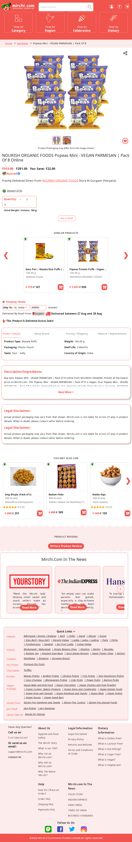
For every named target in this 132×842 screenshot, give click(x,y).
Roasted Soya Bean (52, 653)
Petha (114, 640)
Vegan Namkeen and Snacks (71, 693)
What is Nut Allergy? (109, 749)
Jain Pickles (30, 708)
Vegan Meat (97, 693)
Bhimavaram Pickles (56, 680)
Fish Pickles (88, 676)
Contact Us (14, 757)
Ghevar (92, 636)
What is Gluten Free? (110, 738)
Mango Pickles (32, 676)
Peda (105, 640)
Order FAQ (44, 799)
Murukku (109, 649)
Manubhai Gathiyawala (19, 502)
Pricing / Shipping (77, 333)
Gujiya (103, 636)
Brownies (44, 658)
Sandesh (48, 644)
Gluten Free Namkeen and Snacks (42, 702)
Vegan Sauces (33, 697)
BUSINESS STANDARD (80, 815)
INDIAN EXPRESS (77, 799)
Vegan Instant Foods (111, 689)
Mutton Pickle (111, 680)
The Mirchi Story (47, 743)
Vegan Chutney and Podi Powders (97, 685)
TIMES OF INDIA (77, 810)
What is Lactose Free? (110, 743)
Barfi (62, 636)
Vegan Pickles (114, 693)
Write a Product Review (66, 546)
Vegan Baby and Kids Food (38, 685)
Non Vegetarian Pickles (111, 676)
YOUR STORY (75, 794)
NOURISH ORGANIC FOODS (60, 181)
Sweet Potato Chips (102, 653)
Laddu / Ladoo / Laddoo (85, 640)
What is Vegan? (106, 759)
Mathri (96, 649)
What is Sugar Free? (109, 754)
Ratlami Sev (32, 653)
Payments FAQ (46, 809)
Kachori (121, 653)
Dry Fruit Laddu (65, 644)
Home (8, 43)
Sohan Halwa (84, 644)
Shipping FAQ (45, 804)
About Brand (41, 333)
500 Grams (11, 498)
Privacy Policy (76, 739)
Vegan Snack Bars (54, 697)
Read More (29, 607)
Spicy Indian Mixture (77, 653)
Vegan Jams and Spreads (39, 693)
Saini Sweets (100, 502)
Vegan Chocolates (66, 685)
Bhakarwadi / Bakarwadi (37, 649)
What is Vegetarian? (109, 765)
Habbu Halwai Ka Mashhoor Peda (68, 502)
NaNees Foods (34, 276)
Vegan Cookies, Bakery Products (43, 689)
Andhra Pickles (51, 676)
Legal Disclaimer (77, 734)
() (14, 190)
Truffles (27, 670)
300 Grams (99, 498)
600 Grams (55, 498)
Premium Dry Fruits (34, 664)
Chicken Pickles (71, 676)
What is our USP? (48, 748)
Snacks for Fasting (35, 714)
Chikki (72, 636)
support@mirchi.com (20, 751)
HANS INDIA (75, 805)
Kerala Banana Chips (65, 649)
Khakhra (85, 649)
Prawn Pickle (93, 680)
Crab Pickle (77, 680)
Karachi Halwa (61, 640)
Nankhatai (29, 658)
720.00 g (75, 272)
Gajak (82, 636)
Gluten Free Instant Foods (103, 702)
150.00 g (31, 272)
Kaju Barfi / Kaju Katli (38, 640)
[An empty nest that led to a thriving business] (77, 576)
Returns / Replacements (112, 333)
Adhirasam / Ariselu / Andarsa (40, 636)
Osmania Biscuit (61, 658)
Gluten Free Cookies (74, 702)
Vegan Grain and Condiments (80, 689)
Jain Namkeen (47, 708)
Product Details (11, 333)
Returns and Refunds (80, 744)
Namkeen (22, 43)
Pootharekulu (33, 644)
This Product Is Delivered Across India (29, 321)
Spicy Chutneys (34, 680)
